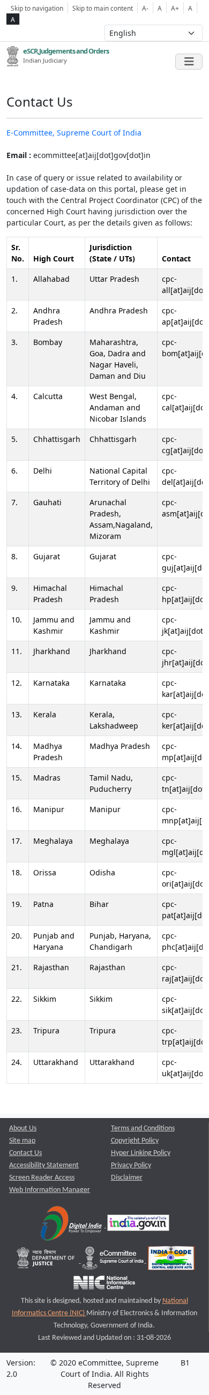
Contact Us (25, 1153)
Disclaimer (127, 1177)
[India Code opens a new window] (171, 1260)
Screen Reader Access (41, 1177)
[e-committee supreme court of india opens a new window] (113, 1260)
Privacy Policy (131, 1165)
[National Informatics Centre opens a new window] (104, 1285)
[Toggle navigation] (189, 62)
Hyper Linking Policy (140, 1153)
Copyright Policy (135, 1140)
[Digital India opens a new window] (72, 1225)
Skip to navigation (37, 8)
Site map (22, 1140)
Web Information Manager (49, 1190)
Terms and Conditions (143, 1128)
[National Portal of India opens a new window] (138, 1225)
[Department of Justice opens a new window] (47, 1260)
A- (145, 8)
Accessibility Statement (44, 1165)
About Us (22, 1128)
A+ (175, 8)
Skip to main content (102, 8)
